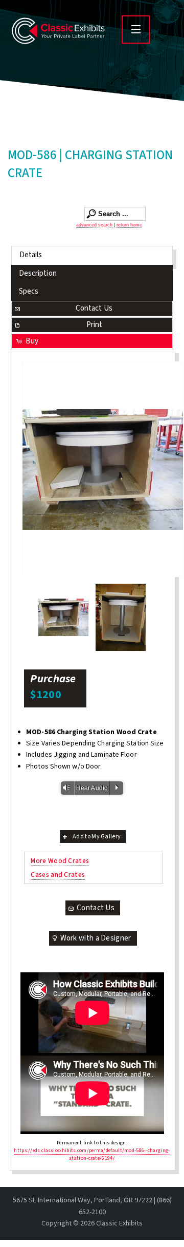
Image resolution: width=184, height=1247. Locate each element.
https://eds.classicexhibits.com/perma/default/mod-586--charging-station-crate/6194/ (92, 1154)
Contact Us (94, 308)
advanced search (94, 224)
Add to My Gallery (97, 836)
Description (38, 273)
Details (30, 255)
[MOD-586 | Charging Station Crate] (102, 469)
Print (94, 324)
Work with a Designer (95, 938)
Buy (32, 341)
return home (129, 224)
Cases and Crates (58, 874)
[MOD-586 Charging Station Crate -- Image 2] (63, 617)
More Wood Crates (60, 861)
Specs (29, 291)
